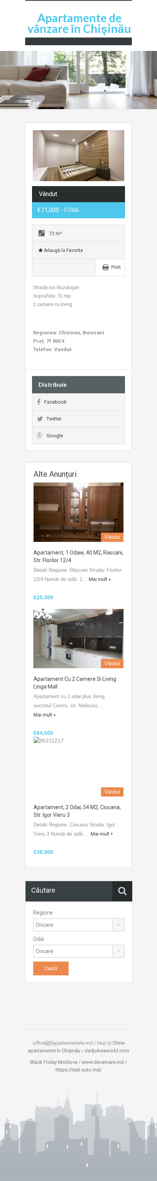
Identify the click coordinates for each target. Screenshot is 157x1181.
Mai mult (98, 579)
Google (54, 435)
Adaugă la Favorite (63, 250)
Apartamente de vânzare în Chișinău (79, 23)
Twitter (53, 419)
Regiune (43, 912)
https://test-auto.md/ (79, 1070)
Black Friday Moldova (53, 1062)
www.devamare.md (103, 1062)
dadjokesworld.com (107, 1050)
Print (116, 267)
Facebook (55, 402)
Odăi (38, 939)
